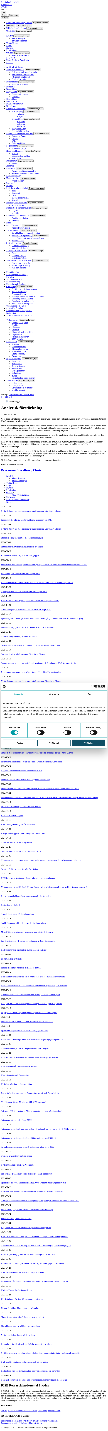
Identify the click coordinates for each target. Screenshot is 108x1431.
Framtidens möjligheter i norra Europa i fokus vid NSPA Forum (27, 627)
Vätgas (20, 116)
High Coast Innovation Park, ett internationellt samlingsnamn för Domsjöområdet (34, 1236)
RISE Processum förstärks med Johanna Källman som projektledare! (29, 1057)
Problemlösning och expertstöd (19, 310)
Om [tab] (89, 694)
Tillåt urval (54, 743)
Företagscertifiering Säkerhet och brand (28, 296)
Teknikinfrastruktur (14, 279)
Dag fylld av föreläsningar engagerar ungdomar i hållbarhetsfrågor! (29, 1012)
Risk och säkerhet (19, 268)
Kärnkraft (21, 121)
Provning (10, 277)
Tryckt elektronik (19, 79)
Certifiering (11, 286)
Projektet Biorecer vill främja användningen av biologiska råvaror (28, 941)
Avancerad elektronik (15, 69)
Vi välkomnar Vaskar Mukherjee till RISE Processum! (23, 1102)
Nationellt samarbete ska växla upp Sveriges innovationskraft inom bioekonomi (34, 1380)
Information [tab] (54, 694)
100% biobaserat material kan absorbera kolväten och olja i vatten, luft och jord (34, 986)
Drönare (15, 138)
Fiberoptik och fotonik (21, 77)
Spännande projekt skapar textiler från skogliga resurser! (24, 1030)
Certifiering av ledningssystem (24, 289)
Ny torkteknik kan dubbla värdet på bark (18, 1335)
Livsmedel (10, 183)
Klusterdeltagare (18, 38)
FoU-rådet (10, 58)
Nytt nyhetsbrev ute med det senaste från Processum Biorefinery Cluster (31, 511)
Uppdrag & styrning (20, 322)
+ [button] (14, 476)
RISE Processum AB (20, 55)
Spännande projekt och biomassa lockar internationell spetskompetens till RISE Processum (38, 1129)
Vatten (14, 163)
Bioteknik (10, 87)
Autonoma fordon (19, 136)
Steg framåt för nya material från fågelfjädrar (19, 869)
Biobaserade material (20, 198)
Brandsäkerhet (12, 89)
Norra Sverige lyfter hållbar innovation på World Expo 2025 (26, 609)
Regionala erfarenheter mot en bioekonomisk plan (21, 771)
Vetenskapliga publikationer (23, 378)
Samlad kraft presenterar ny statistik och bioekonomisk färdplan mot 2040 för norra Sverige (39, 663)
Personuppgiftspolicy (10, 1423)
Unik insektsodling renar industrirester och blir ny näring (24, 1362)
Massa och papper (19, 148)
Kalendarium (17, 368)
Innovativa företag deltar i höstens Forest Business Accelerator (27, 1021)
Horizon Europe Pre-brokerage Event (16, 1290)
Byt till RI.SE (6, 397)
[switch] (41, 732)
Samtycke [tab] (18, 694)
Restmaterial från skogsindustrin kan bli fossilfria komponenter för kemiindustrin (34, 1281)
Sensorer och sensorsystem (23, 74)
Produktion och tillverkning (17, 215)
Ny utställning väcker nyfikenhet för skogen (19, 636)
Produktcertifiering (19, 291)
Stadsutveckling (12, 230)
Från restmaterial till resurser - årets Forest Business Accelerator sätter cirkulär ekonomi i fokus (40, 788)
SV (2, 7)
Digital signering (18, 354)
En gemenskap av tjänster (11, 959)
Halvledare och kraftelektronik (24, 72)
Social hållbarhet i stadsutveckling (26, 233)
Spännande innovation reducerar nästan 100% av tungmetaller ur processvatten (33, 1183)
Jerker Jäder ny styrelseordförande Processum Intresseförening (27, 1210)
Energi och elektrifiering (16, 108)
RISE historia (17, 339)
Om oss (9, 53)
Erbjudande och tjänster (16, 28)
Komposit (16, 193)
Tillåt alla (88, 743)
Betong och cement (20, 94)
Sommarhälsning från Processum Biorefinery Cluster (23, 654)
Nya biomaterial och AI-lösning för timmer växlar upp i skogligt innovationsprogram (36, 1245)
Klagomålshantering (20, 349)
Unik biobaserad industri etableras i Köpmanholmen (22, 1272)
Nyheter (9, 48)
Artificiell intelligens (14, 67)
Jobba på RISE (54, 1411)
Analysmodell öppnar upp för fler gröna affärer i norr (23, 833)
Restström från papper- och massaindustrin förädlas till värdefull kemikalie (32, 1192)
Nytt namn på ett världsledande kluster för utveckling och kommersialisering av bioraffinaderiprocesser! (44, 887)
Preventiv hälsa (18, 240)
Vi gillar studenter (19, 390)
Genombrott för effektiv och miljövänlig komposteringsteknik (26, 1344)
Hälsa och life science (15, 151)
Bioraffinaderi (12, 82)
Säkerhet (15, 330)
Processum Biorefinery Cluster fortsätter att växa (21, 806)
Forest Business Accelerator (17, 60)
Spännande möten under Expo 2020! (16, 1120)
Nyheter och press (13, 359)
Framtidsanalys (12, 272)
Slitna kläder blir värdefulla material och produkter (22, 547)
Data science (11, 101)
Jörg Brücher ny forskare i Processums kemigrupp (22, 1299)
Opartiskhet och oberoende (23, 301)
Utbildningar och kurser (16, 306)
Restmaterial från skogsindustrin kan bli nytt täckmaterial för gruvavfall (30, 1371)
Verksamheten (12, 320)
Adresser (15, 344)
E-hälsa (15, 153)
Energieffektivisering (20, 131)
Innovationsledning (20, 248)
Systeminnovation (13, 243)
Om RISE (10, 31)
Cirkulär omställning (20, 245)
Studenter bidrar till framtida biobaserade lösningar (22, 538)
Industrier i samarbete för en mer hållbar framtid (21, 968)
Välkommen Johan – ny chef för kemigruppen (20, 556)
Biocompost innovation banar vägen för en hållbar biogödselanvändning (31, 672)
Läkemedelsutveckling (21, 156)
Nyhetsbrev (16, 373)
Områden (10, 25)
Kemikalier (11, 168)
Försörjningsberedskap (21, 265)
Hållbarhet (16, 327)
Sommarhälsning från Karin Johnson (16, 1218)
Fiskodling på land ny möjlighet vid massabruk (20, 1326)
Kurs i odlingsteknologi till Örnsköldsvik (18, 824)
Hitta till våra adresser (28, 1411)
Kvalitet (15, 325)
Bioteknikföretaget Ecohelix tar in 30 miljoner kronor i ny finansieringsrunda (33, 977)
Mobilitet (15, 213)
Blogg (14, 375)
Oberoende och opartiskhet (23, 332)
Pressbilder (16, 361)
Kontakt (9, 62)
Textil (14, 195)
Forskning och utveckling (17, 274)
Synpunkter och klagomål (22, 303)
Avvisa (20, 743)
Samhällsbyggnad (13, 225)
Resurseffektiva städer (21, 228)
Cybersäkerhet (12, 99)
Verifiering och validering (22, 299)
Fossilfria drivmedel (20, 84)
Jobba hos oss (12, 380)
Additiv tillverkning (20, 218)
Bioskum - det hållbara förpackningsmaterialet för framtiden (26, 896)
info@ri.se (38, 1423)
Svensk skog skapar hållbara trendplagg (17, 914)
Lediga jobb (17, 383)
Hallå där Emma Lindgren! (12, 815)
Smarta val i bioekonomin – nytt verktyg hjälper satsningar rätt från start (30, 645)
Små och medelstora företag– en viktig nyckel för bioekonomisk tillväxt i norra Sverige (37, 753)
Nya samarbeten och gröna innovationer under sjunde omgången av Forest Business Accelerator (41, 860)
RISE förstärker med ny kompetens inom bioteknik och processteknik (30, 600)
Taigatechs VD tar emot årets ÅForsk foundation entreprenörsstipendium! (31, 1111)
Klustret (9, 36)
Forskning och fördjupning (17, 284)
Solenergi (21, 124)
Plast (14, 191)
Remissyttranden (18, 366)
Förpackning (11, 146)
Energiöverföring (19, 129)
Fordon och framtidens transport (19, 133)
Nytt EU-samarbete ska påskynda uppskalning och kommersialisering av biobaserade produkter (40, 1353)
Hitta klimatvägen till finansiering (15, 1075)
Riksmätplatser (18, 205)
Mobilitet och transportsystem (18, 208)
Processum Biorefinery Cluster (19, 22)
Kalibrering (11, 313)
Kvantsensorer (18, 181)
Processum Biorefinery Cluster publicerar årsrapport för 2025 (26, 520)
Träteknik (15, 97)
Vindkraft (21, 126)
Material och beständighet (17, 188)
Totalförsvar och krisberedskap (19, 260)
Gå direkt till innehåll (10, 2)
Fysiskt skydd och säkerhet (23, 263)
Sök (2, 9)
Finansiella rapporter (20, 337)
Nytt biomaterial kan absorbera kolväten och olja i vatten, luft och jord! (30, 995)
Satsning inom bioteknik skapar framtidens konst (21, 851)
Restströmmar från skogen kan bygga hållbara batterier (23, 950)
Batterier (20, 114)
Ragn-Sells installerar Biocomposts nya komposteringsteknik (26, 1227)
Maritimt (9, 185)
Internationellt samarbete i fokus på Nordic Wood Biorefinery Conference (31, 762)
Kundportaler (6, 4)
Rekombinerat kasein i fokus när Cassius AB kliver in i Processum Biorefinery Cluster (37, 582)
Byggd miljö (11, 91)
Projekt (9, 45)
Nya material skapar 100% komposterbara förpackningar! (25, 1048)
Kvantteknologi (12, 178)
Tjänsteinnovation (19, 258)
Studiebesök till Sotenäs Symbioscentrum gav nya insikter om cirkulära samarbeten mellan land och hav (44, 565)
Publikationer (11, 50)
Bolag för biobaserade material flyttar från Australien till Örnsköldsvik (30, 1093)
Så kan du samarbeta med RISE (19, 315)
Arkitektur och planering (22, 235)
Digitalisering (12, 106)
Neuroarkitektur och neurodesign (30, 238)
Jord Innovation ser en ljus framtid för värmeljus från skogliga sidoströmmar (32, 1263)
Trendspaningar (18, 371)
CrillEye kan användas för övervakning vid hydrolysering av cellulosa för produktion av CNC (40, 1201)
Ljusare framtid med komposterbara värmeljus (20, 1308)
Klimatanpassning (13, 176)
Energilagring (17, 111)
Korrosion (16, 200)
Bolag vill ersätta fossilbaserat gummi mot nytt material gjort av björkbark (31, 1003)
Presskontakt (17, 364)
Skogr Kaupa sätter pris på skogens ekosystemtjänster (23, 1317)
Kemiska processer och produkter (25, 173)
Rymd (8, 223)
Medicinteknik (18, 158)
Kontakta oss (11, 342)
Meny (4, 15)
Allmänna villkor (26, 1423)
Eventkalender (52, 1421)
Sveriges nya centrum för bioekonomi (16, 1156)
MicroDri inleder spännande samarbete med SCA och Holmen (27, 932)
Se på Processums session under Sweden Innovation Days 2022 (27, 1147)
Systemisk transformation (16, 250)
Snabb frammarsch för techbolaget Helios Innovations (23, 923)
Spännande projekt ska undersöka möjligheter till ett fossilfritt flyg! (28, 1138)
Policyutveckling (13, 282)
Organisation (17, 334)
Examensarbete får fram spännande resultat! (19, 1066)
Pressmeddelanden (8, 1421)
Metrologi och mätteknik (16, 203)
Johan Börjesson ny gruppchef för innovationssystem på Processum (29, 1254)
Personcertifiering (19, 294)
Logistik (15, 210)
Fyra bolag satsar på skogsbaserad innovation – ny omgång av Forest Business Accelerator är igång (42, 618)
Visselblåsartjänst (19, 351)
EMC (14, 141)
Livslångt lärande (19, 255)
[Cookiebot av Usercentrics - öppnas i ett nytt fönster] (93, 686)
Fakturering (16, 356)
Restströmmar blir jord (10, 905)
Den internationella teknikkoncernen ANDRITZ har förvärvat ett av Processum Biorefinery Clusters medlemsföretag (49, 797)
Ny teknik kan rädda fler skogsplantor (16, 842)
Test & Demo (12, 43)
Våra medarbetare (19, 347)
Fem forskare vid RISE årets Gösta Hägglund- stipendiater (25, 780)
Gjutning (15, 220)
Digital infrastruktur (14, 104)
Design (15, 253)
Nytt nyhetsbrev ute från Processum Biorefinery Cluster (24, 591)
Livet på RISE (18, 385)
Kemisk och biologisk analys (24, 171)
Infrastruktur (11, 161)
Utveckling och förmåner (22, 388)
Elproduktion (17, 119)
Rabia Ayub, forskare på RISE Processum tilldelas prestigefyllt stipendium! (32, 1039)
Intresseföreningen (19, 41)
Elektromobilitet (18, 143)
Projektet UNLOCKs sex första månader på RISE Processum (26, 1174)
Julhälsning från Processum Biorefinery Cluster (20, 574)
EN (5, 7)
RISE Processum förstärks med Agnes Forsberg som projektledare (28, 878)
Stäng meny (13, 15)
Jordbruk (10, 166)
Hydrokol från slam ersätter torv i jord (16, 1084)
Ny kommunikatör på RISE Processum (17, 1165)
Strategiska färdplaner (15, 308)
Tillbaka (5, 18)
